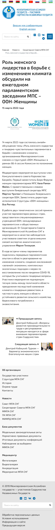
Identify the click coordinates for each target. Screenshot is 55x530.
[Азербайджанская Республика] (4, 1)
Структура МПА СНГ (13, 379)
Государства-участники (15, 375)
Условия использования (15, 518)
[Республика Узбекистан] (51, 1)
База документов (12, 426)
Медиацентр (9, 455)
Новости (16, 50)
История (6, 382)
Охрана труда (9, 386)
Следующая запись (26, 344)
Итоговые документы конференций (22, 439)
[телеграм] (43, 38)
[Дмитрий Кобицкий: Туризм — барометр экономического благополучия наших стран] (46, 346)
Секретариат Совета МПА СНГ (36, 50)
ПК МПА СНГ (9, 415)
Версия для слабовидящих (27, 25)
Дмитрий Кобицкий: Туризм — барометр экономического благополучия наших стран (22, 351)
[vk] (43, 35)
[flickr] (35, 35)
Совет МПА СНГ (10, 403)
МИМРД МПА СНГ (11, 418)
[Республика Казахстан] (24, 1)
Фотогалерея (9, 460)
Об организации (11, 369)
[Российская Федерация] (37, 1)
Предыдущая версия (13, 525)
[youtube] (39, 35)
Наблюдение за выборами (16, 443)
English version (28, 29)
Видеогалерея (10, 464)
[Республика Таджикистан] (44, 1)
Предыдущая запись (30, 318)
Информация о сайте (14, 521)
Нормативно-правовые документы (21, 435)
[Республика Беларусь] (18, 1)
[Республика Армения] (11, 1)
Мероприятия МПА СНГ (15, 471)
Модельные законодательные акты (22, 432)
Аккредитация (10, 468)
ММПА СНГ (8, 411)
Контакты (7, 390)
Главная (5, 50)
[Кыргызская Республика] (31, 1)
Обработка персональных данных (21, 514)
